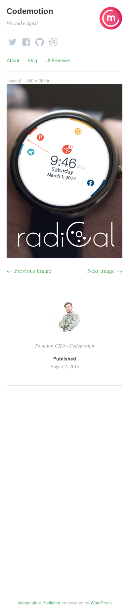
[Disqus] (64, 481)
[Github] (40, 40)
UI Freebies (57, 60)
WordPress (101, 602)
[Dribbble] (53, 40)
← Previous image (29, 270)
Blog (32, 60)
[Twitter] (13, 40)
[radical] (64, 255)
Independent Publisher (39, 602)
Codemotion (30, 11)
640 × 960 (36, 80)
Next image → (104, 270)
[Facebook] (26, 40)
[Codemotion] (110, 21)
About (13, 60)
